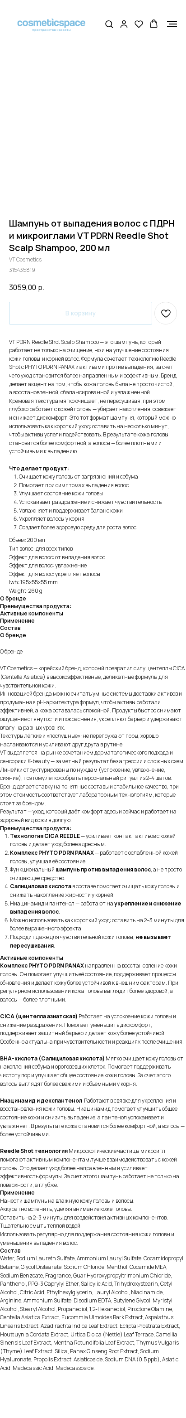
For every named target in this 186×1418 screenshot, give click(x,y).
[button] (109, 23)
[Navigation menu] (172, 24)
